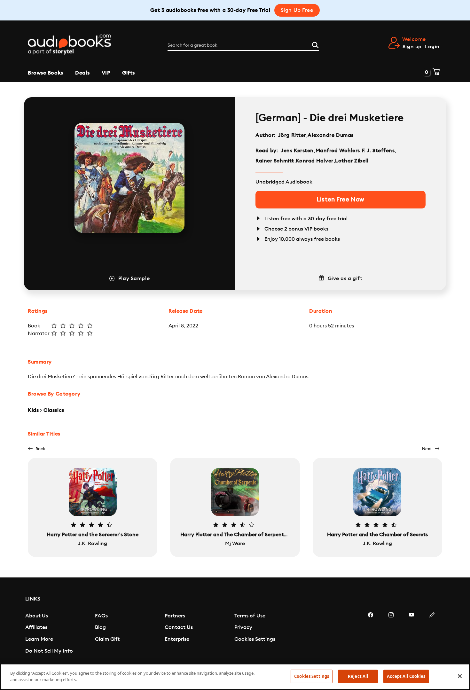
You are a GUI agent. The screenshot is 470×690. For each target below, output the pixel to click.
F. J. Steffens (378, 151)
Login (432, 47)
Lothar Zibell (351, 161)
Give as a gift (345, 278)
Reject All (358, 676)
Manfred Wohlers (338, 151)
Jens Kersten (297, 151)
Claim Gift (107, 639)
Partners (175, 615)
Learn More (39, 639)
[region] (235, 677)
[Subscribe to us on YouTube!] (411, 634)
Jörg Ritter (292, 135)
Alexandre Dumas (330, 135)
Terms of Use (249, 615)
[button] (36, 449)
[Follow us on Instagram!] (391, 634)
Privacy (243, 627)
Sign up (412, 47)
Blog (100, 627)
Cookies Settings (254, 639)
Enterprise (177, 639)
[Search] (315, 44)
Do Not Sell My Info (49, 651)
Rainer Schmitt (274, 161)
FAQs (101, 615)
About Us (36, 615)
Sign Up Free (297, 10)
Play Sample (134, 278)
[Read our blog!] (432, 634)
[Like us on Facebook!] (370, 634)
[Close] (460, 676)
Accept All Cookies (406, 676)
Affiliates (36, 627)
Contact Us (179, 627)
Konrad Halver (314, 161)
